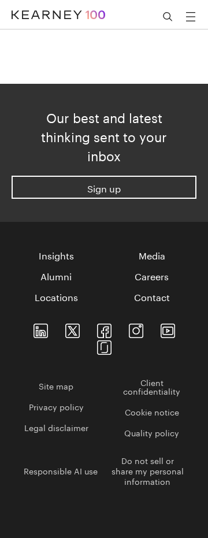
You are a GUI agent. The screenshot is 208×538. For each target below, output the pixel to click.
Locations (56, 296)
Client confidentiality (151, 386)
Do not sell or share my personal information (148, 470)
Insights (56, 255)
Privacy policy (56, 406)
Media (152, 255)
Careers (152, 275)
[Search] (167, 16)
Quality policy (151, 432)
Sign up (104, 187)
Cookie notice (152, 411)
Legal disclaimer (56, 427)
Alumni (56, 275)
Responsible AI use (61, 470)
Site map (56, 385)
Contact (152, 296)
